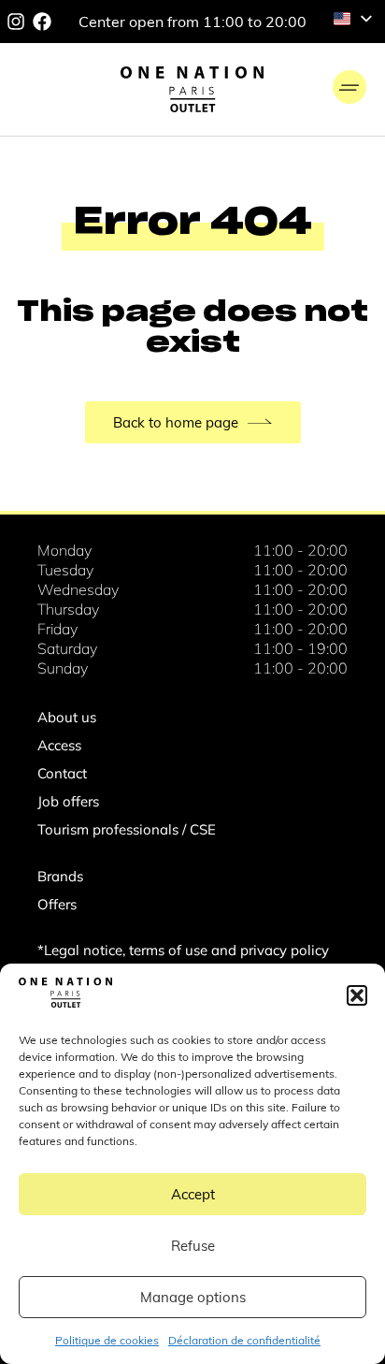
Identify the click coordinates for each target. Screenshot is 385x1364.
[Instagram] (16, 21)
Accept (193, 1194)
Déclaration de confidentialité (244, 1340)
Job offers (68, 801)
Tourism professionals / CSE (126, 829)
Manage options (193, 1297)
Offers (57, 904)
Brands (60, 876)
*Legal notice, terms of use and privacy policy (183, 950)
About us (66, 717)
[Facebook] (42, 21)
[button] (357, 995)
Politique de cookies (107, 1340)
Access (59, 745)
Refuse (193, 1246)
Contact (62, 773)
